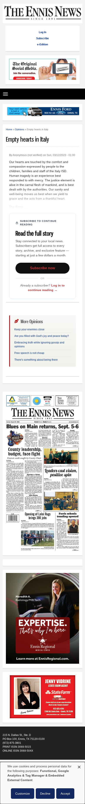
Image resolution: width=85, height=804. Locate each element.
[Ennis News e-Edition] (42, 550)
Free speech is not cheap (29, 353)
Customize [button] (22, 793)
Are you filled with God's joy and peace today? (41, 336)
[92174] (42, 697)
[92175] (42, 70)
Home (9, 129)
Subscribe (42, 38)
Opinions (19, 129)
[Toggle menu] (4, 92)
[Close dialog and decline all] (79, 766)
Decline (45, 793)
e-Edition (42, 44)
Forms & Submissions (15, 761)
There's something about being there (36, 359)
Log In (42, 32)
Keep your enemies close (29, 329)
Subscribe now (42, 268)
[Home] (43, 20)
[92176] (42, 112)
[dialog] (42, 783)
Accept (65, 793)
